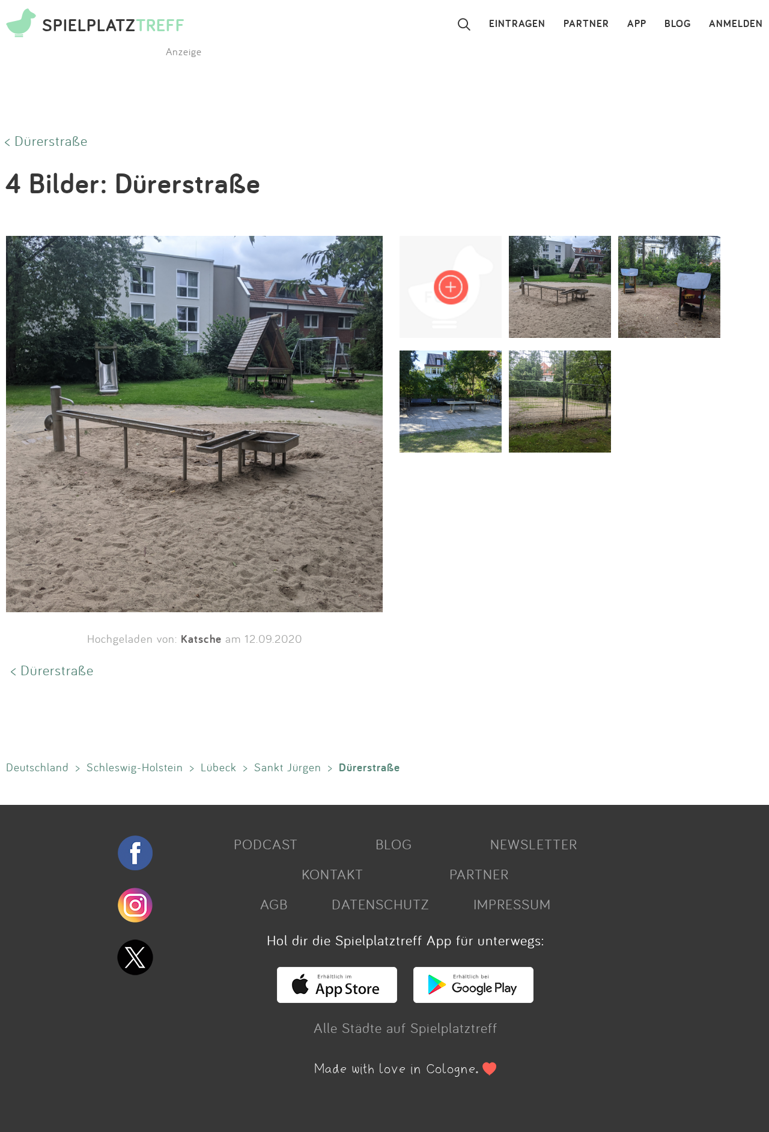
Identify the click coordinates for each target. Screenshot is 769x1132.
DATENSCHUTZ (380, 904)
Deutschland (37, 767)
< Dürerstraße (46, 140)
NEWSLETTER (533, 844)
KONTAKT (332, 874)
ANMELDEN (736, 24)
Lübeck (219, 767)
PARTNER (586, 24)
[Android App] (473, 998)
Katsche (201, 638)
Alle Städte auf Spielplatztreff (405, 1028)
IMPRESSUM (512, 904)
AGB (274, 904)
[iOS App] (337, 998)
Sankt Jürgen (287, 767)
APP (636, 24)
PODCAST (266, 844)
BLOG (677, 24)
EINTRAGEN (517, 24)
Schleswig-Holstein (135, 767)
